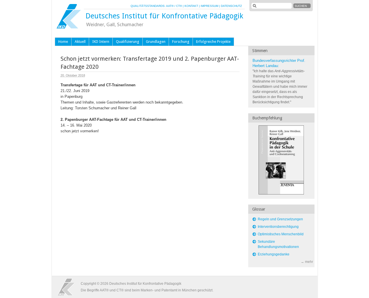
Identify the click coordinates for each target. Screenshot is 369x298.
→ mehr (307, 262)
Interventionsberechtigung (278, 227)
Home (63, 41)
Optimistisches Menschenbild (281, 234)
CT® (179, 5)
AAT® (170, 5)
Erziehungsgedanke (273, 254)
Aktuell (80, 41)
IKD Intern (100, 41)
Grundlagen (155, 41)
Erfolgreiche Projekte (213, 41)
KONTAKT (191, 5)
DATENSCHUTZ (231, 5)
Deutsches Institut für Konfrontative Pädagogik (164, 16)
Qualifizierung (127, 41)
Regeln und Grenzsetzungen (280, 219)
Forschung (180, 41)
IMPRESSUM (209, 5)
